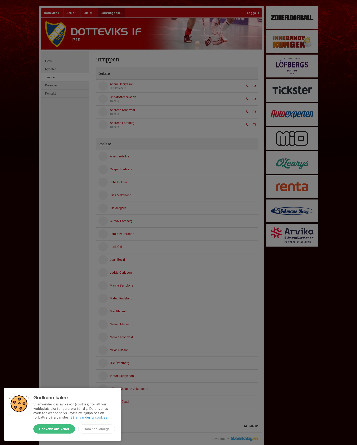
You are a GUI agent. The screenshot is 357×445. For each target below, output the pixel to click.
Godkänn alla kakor (54, 429)
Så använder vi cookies (88, 417)
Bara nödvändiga (96, 429)
